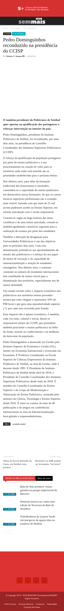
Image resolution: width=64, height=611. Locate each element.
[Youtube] (44, 580)
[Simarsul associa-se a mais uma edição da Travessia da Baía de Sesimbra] (11, 505)
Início (5, 28)
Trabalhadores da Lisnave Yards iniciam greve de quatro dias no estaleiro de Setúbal (37, 520)
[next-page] (10, 532)
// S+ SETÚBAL (29, 28)
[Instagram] (28, 580)
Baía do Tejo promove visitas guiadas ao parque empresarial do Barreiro (38, 490)
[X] (23, 68)
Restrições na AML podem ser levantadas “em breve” (48, 462)
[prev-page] (5, 532)
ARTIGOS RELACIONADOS (19, 478)
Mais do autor (44, 478)
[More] (37, 68)
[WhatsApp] (30, 68)
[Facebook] (16, 68)
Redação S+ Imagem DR (15, 56)
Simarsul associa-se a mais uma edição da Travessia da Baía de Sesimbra (37, 505)
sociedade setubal (18, 424)
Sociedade (15, 28)
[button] (5, 21)
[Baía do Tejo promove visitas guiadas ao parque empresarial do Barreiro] (11, 490)
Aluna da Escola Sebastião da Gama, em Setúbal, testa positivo (17, 464)
